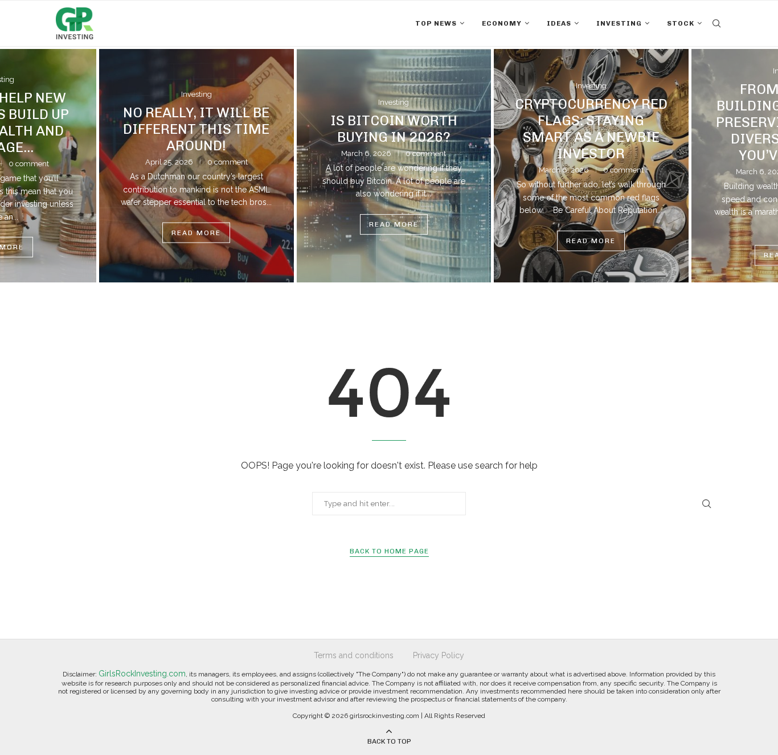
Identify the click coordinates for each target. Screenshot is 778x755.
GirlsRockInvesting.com (142, 673)
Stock (680, 23)
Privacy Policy (438, 655)
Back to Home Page (389, 551)
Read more (191, 232)
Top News (436, 23)
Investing (619, 23)
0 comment (223, 162)
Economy (502, 23)
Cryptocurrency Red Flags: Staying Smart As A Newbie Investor (586, 129)
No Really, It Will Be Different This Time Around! (191, 129)
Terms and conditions (354, 655)
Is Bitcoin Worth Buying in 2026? (389, 129)
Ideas (559, 23)
